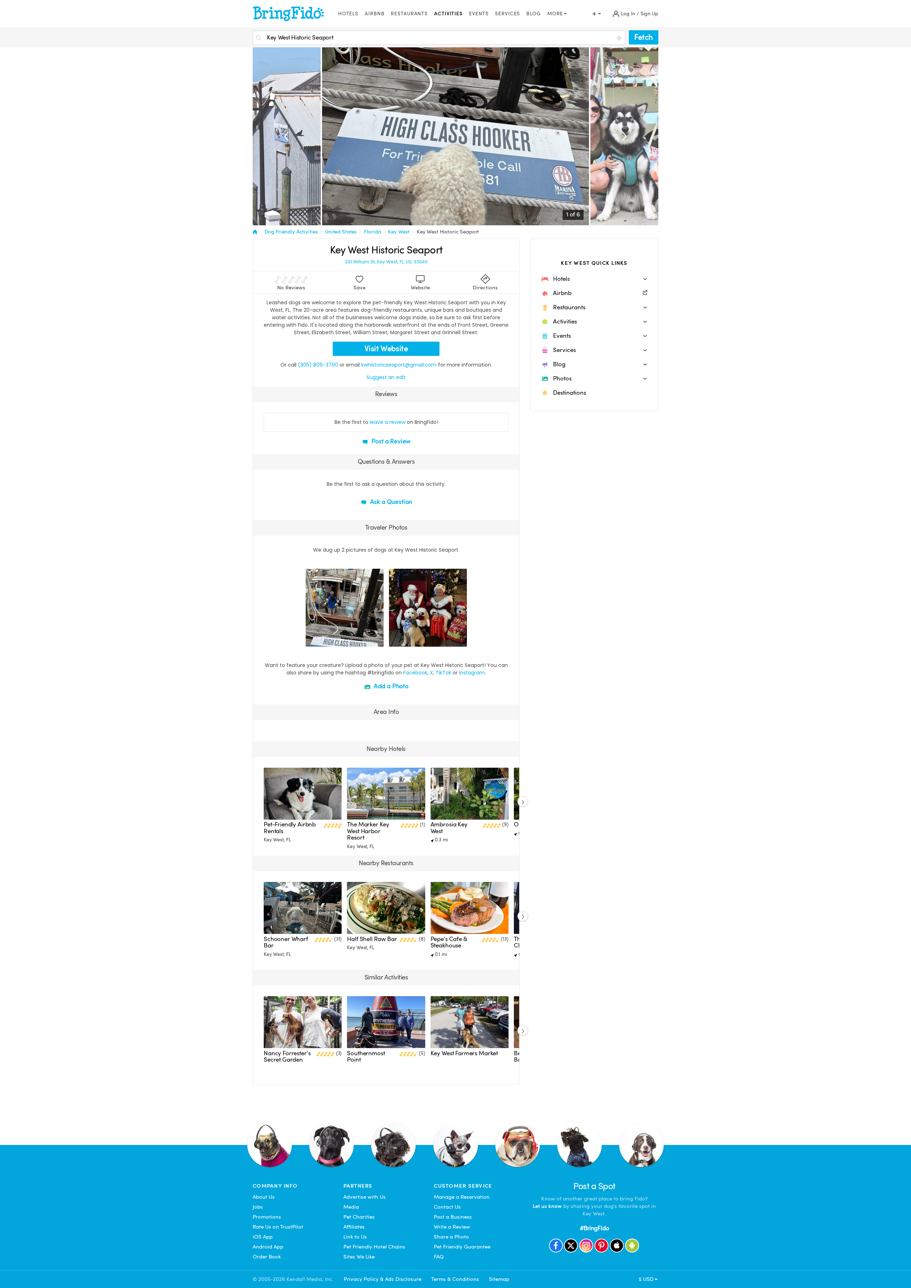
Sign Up (649, 14)
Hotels (348, 14)
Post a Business (453, 1216)
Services (507, 14)
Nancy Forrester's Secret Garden (287, 1056)
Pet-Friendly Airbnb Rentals (290, 828)
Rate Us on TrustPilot (278, 1226)
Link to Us (355, 1236)
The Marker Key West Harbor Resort (368, 831)
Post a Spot (594, 1186)
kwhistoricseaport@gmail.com (399, 364)
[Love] (312, 640)
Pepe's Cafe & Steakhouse (449, 942)
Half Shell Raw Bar (372, 939)
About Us (264, 1196)
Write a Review (452, 1226)
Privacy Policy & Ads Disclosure (382, 1279)
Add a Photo (390, 686)
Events (479, 14)
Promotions (267, 1216)
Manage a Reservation (462, 1196)
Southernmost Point (366, 1056)
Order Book (267, 1256)
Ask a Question (390, 502)
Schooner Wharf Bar (286, 942)
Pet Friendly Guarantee (462, 1246)
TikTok (443, 672)
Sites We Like (359, 1256)
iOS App (263, 1236)
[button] (594, 279)
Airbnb (374, 14)
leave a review (387, 422)
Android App (268, 1246)
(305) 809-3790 (318, 364)
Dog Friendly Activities (291, 231)
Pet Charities (359, 1216)
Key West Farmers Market (464, 1053)
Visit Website (386, 348)
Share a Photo (451, 1236)
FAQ (439, 1256)
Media (351, 1206)
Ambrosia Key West (449, 828)
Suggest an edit (386, 377)
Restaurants (409, 14)
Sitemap (499, 1279)
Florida (372, 231)
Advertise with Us (364, 1196)
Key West (399, 231)
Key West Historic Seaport (448, 231)
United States (341, 231)
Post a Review (390, 441)
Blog (533, 14)
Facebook (415, 672)
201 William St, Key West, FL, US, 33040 (386, 262)
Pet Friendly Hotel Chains (374, 1246)
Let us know (547, 1206)
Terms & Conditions (455, 1279)
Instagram (472, 672)
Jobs (258, 1206)
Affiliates (354, 1226)
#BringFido (594, 1228)
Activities (448, 14)
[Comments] (323, 640)
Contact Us (447, 1206)
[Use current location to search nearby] (620, 38)
